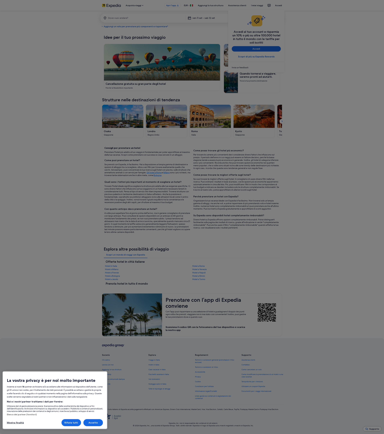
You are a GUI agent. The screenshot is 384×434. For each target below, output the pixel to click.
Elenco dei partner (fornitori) (22, 414)
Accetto (93, 422)
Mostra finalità (15, 422)
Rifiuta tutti (71, 422)
